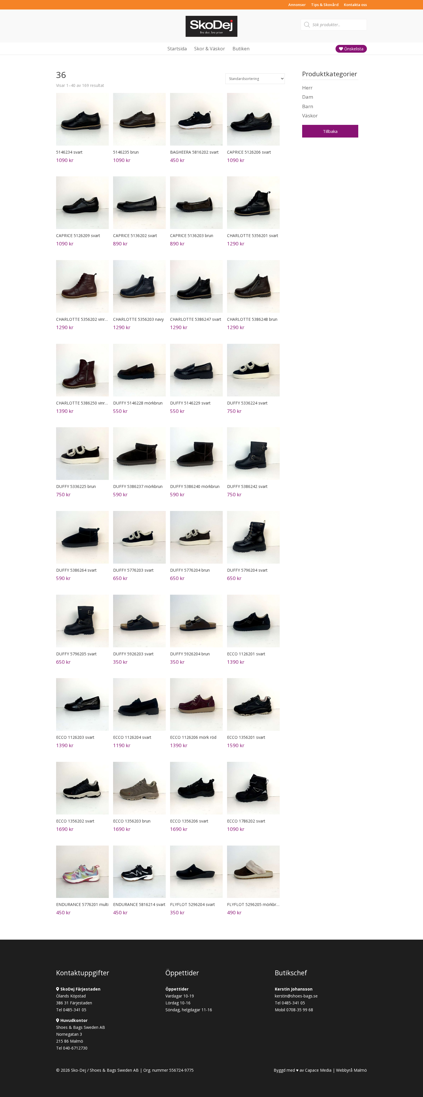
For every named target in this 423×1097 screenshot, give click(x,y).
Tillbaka (330, 131)
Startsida (177, 48)
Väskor (310, 115)
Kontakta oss (355, 5)
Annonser (297, 5)
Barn (307, 106)
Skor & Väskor (209, 48)
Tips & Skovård (325, 5)
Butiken (241, 48)
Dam (307, 97)
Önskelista (353, 48)
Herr (307, 87)
